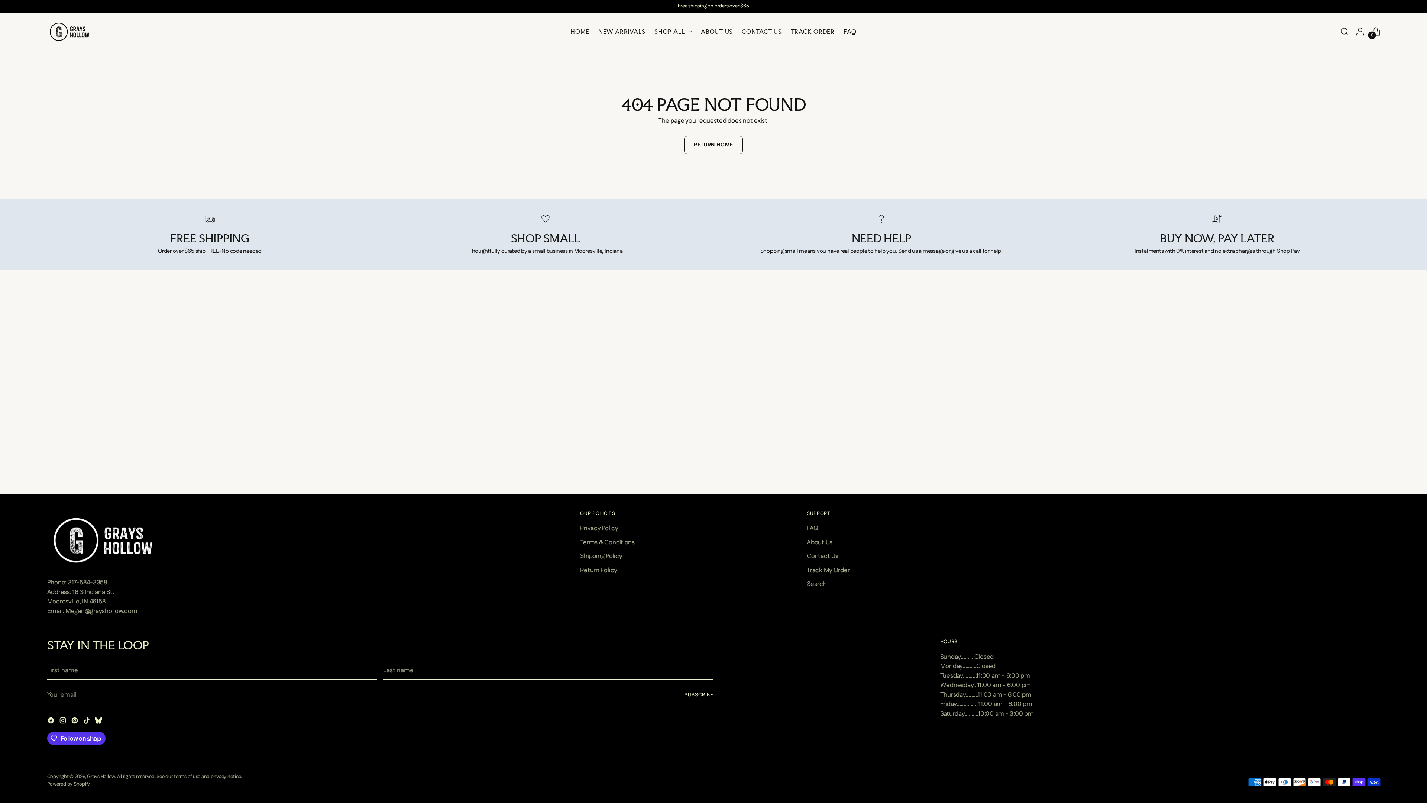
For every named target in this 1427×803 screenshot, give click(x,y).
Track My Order (828, 570)
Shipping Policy (601, 556)
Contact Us (822, 556)
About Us (819, 542)
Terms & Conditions (607, 542)
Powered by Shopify (68, 784)
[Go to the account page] (1360, 31)
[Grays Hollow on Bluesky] (99, 722)
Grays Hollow (101, 776)
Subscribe (699, 695)
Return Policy (598, 570)
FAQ (812, 528)
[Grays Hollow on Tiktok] (87, 722)
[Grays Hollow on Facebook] (51, 722)
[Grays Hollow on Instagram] (63, 722)
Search (816, 584)
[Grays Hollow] (69, 31)
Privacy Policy (599, 528)
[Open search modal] (1344, 31)
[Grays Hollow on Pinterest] (75, 722)
